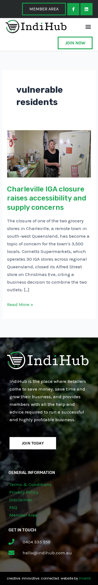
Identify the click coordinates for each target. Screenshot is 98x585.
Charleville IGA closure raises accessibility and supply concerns (46, 198)
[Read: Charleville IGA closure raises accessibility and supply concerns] (49, 153)
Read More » (20, 304)
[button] (88, 26)
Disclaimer (20, 499)
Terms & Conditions (30, 484)
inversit (85, 578)
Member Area (23, 515)
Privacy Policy (23, 492)
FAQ (13, 507)
